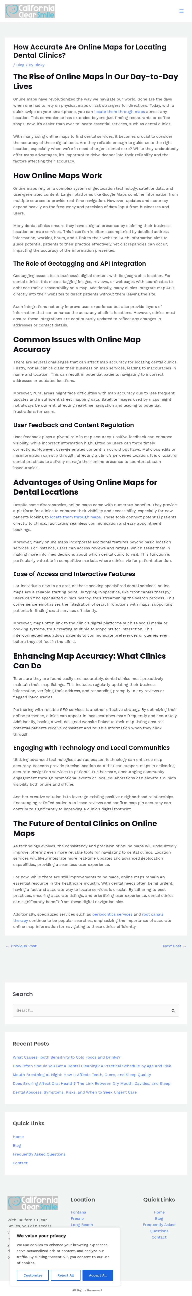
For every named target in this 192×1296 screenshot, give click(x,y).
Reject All (66, 1275)
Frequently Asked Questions (39, 1154)
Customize (33, 1275)
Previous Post (21, 946)
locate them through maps (119, 111)
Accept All (97, 1275)
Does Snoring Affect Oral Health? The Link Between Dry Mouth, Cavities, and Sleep (91, 1083)
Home (18, 1137)
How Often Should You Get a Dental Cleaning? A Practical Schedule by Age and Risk (92, 1066)
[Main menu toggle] (181, 10)
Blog (20, 65)
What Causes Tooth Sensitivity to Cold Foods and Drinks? (66, 1057)
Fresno (77, 1218)
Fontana (78, 1212)
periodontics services (112, 914)
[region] (65, 1257)
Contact (20, 1163)
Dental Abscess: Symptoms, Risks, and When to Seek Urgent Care (75, 1092)
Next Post (174, 946)
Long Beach (82, 1225)
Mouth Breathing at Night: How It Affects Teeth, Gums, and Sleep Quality (82, 1075)
